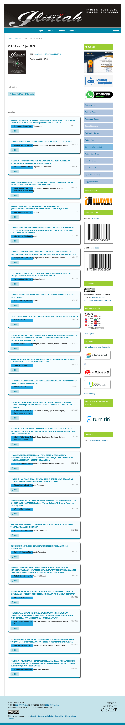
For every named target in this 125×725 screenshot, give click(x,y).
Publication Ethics (92, 133)
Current (50, 31)
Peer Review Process (93, 168)
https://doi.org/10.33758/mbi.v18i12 (47, 54)
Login (40, 31)
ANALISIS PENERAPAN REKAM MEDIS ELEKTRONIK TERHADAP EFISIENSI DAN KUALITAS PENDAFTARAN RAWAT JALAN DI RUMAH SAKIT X (42, 121)
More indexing (89, 394)
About (71, 31)
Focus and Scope (92, 119)
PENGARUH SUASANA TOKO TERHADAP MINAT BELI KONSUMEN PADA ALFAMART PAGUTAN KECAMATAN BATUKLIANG (40, 162)
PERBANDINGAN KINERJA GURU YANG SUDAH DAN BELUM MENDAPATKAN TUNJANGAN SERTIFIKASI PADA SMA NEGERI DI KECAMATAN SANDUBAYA (42, 640)
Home (10, 39)
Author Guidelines (92, 154)
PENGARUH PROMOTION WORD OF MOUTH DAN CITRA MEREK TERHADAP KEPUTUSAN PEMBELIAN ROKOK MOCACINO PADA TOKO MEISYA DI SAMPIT (42, 592)
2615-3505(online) (52, 705)
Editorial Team (90, 112)
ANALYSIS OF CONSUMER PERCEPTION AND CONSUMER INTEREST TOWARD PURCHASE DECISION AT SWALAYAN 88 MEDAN (42, 183)
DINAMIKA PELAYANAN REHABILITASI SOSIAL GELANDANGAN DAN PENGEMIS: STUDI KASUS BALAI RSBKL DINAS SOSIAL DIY (43, 360)
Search (116, 31)
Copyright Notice (91, 182)
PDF (15, 131)
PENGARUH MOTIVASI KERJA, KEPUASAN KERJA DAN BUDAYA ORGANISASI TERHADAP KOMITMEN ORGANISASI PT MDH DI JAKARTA (41, 480)
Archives (61, 31)
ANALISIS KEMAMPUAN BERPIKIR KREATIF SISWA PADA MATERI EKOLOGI (41, 142)
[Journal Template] (98, 86)
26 (92, 248)
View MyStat (89, 334)
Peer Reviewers (91, 161)
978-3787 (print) (21, 705)
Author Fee (89, 140)
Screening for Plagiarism (94, 147)
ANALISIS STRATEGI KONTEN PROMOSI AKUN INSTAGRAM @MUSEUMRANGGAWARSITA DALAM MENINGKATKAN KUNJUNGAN (39, 207)
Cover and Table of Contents (22, 94)
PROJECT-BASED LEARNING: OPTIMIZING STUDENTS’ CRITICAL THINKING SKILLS (44, 316)
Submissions (90, 105)
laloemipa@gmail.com (99, 440)
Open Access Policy (92, 175)
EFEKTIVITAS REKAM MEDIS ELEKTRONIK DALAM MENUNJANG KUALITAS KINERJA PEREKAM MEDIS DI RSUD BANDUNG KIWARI (40, 274)
